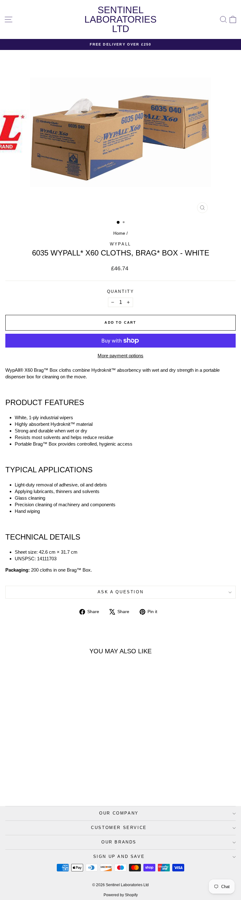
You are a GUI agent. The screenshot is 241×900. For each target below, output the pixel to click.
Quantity (120, 291)
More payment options (120, 355)
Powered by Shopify (121, 895)
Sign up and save (119, 856)
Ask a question (120, 592)
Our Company (119, 813)
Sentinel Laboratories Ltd (120, 19)
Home (119, 233)
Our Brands (119, 842)
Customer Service (119, 827)
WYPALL (120, 244)
